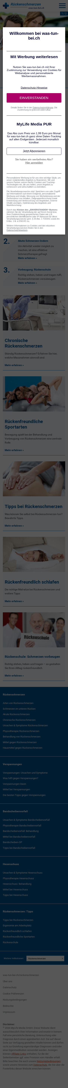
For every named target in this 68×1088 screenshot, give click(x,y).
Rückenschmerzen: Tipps (18, 911)
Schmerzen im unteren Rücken (19, 708)
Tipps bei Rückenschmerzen (18, 920)
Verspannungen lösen (14, 783)
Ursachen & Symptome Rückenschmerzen (25, 725)
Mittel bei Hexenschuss (15, 889)
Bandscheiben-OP (12, 842)
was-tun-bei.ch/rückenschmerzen (21, 975)
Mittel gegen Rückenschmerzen (20, 742)
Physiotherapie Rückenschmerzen (21, 731)
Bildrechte (8, 1006)
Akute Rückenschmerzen (16, 714)
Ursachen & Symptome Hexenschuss (22, 872)
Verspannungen (12, 764)
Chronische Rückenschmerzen (19, 720)
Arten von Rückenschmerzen (18, 703)
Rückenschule (10, 942)
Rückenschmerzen (14, 694)
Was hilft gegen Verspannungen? (20, 778)
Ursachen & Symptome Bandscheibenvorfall (26, 819)
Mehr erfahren (26, 258)
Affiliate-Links (18, 1053)
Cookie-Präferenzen (13, 993)
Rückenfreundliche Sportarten (19, 936)
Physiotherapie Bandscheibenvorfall (22, 825)
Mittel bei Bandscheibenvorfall (19, 836)
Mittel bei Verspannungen (16, 789)
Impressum (9, 1012)
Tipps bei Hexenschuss (15, 895)
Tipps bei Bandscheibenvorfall (19, 847)
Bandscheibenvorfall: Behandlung (21, 831)
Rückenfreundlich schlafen (17, 931)
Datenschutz (9, 987)
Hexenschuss (11, 864)
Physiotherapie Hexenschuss (18, 878)
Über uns (7, 981)
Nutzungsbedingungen (15, 999)
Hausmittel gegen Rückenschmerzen (22, 747)
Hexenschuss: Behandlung (17, 883)
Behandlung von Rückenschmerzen (21, 736)
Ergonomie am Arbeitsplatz (17, 925)
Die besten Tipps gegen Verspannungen (24, 795)
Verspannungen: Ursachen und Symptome (25, 772)
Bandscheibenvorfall (15, 811)
